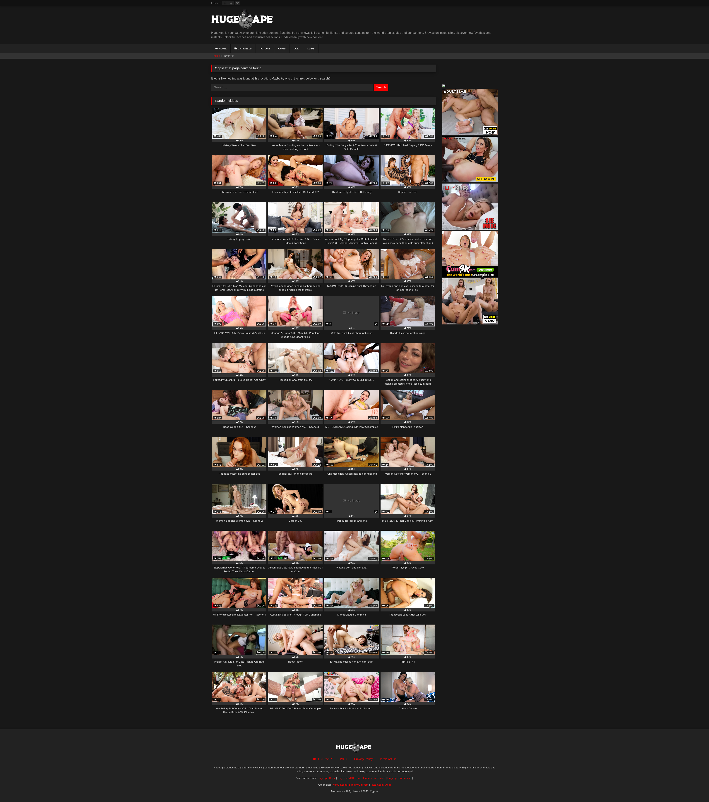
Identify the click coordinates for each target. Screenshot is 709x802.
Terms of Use (388, 759)
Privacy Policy (363, 759)
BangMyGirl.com (358, 784)
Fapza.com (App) (381, 784)
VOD (296, 48)
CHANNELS (245, 48)
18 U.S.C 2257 (322, 759)
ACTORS (265, 48)
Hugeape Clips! (326, 778)
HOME (223, 48)
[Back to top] (697, 791)
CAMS (282, 48)
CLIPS (310, 48)
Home (216, 55)
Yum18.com (340, 784)
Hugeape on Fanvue (399, 778)
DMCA (343, 759)
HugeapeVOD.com (349, 778)
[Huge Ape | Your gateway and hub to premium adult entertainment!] (243, 20)
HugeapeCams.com (373, 778)
